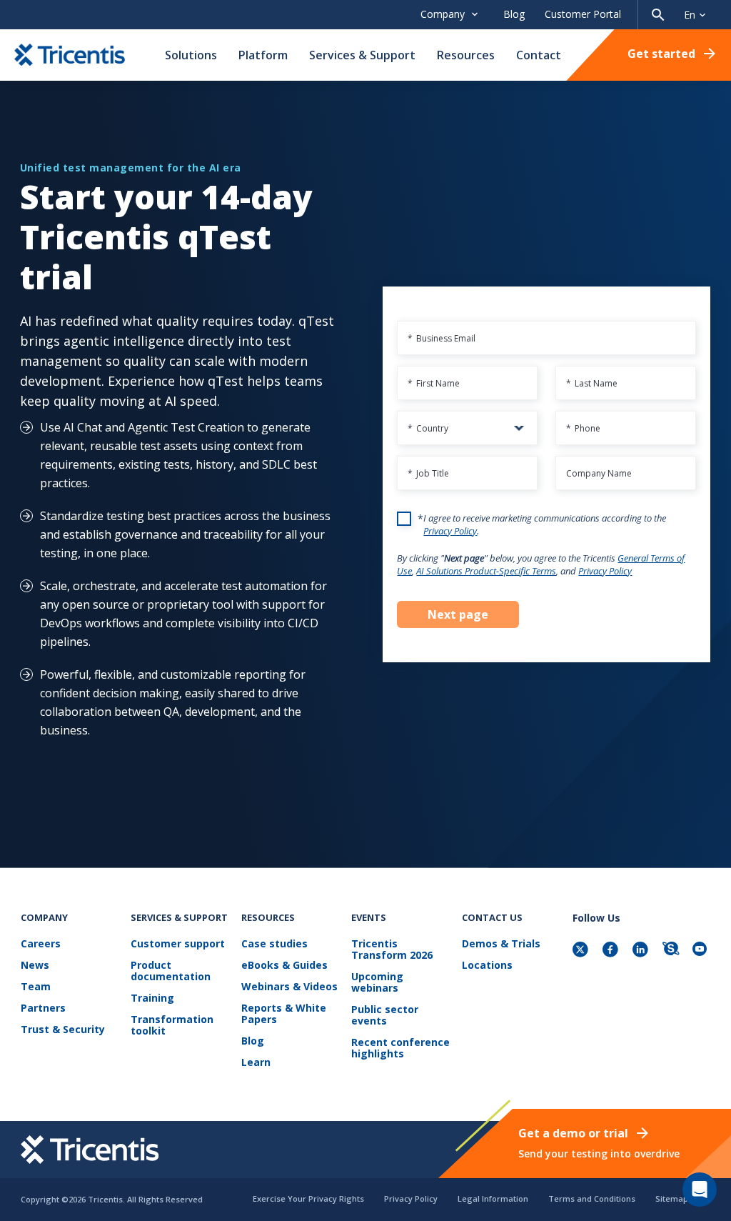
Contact (538, 55)
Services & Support (362, 55)
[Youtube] (701, 950)
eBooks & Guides (284, 966)
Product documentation (171, 971)
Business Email (441, 338)
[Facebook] (612, 950)
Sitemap (671, 1198)
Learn (256, 1063)
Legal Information (493, 1198)
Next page (458, 614)
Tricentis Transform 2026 (392, 950)
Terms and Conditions (591, 1198)
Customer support (178, 944)
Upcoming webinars (377, 983)
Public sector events (384, 1015)
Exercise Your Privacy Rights (308, 1198)
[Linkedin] (641, 950)
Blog (514, 14)
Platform (263, 55)
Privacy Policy (450, 530)
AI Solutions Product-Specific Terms (486, 570)
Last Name (591, 383)
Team (36, 987)
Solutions (191, 55)
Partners (43, 1008)
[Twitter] (582, 950)
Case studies (274, 944)
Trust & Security (63, 1030)
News (35, 966)
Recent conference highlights (400, 1048)
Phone (583, 428)
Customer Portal (583, 14)
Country (428, 428)
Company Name (599, 473)
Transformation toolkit (172, 1025)
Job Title (428, 473)
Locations (487, 966)
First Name (434, 383)
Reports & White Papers (283, 1014)
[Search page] (658, 15)
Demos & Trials (501, 944)
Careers (41, 944)
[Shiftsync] (671, 950)
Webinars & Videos (289, 987)
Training (152, 998)
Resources (466, 55)
